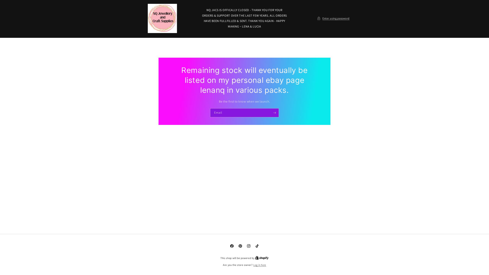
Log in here (259, 265)
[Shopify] (262, 258)
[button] (333, 18)
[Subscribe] (274, 112)
